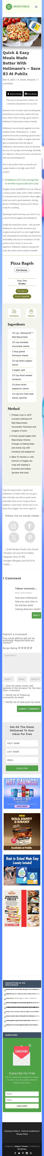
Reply (36, 615)
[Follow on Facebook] (29, 526)
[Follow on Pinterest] (30, 537)
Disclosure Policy (12, 1131)
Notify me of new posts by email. (23, 702)
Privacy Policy (22, 1134)
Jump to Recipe (15, 94)
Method (31, 316)
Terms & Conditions (29, 1131)
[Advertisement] (22, 953)
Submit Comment (29, 708)
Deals (23, 79)
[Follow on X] (14, 537)
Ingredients (14, 316)
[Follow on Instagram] (13, 526)
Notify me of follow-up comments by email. (16, 696)
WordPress (22, 1149)
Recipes (31, 79)
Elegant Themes (21, 1146)
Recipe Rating (10, 648)
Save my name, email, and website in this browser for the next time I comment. (22, 688)
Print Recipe (32, 94)
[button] (32, 332)
